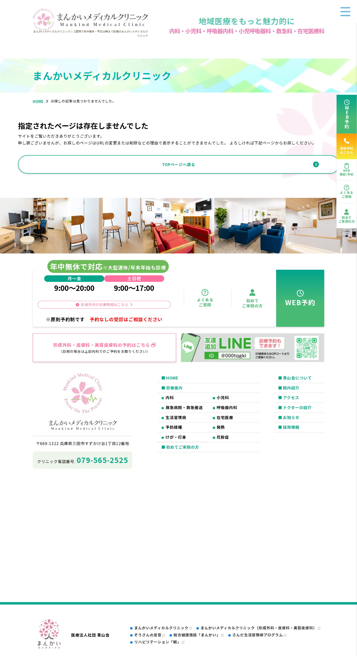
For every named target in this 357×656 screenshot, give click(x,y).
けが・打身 (176, 437)
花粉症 (223, 437)
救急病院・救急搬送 (184, 407)
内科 (170, 397)
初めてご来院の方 (347, 219)
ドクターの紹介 (297, 407)
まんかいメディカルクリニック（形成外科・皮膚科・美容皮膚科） (259, 627)
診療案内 (174, 388)
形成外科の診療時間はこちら (104, 304)
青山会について (297, 378)
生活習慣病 (176, 417)
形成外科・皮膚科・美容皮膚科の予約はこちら (101, 345)
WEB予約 (347, 117)
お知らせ (291, 417)
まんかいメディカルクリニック (161, 627)
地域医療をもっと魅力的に (247, 20)
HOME (172, 378)
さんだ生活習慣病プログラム (257, 634)
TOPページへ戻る (178, 164)
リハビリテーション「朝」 (157, 641)
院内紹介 (291, 388)
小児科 (223, 397)
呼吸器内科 (227, 407)
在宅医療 (225, 417)
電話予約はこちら (346, 150)
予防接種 (174, 427)
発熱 (221, 427)
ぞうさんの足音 (148, 634)
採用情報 (291, 427)
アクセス (291, 397)
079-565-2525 (102, 459)
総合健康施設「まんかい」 (197, 634)
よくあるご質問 (346, 194)
